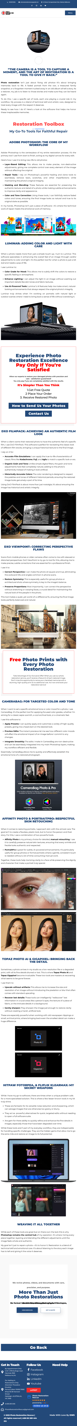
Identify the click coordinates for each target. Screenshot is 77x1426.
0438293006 (12, 2)
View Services (27, 1310)
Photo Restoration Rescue (40, 1397)
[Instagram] (36, 6)
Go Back (38, 1347)
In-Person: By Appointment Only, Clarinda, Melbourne (56, 2)
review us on (40, 1406)
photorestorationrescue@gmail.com (29, 2)
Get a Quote (50, 1310)
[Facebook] (32, 6)
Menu (70, 13)
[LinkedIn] (41, 6)
